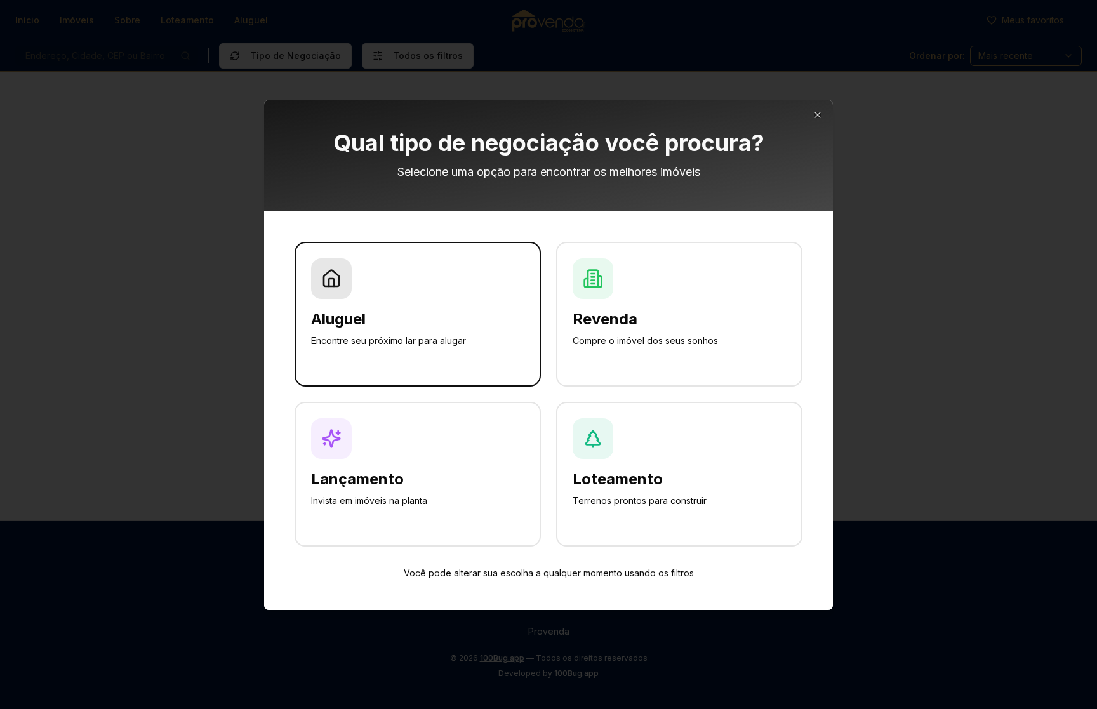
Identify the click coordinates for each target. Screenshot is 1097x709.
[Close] (818, 115)
